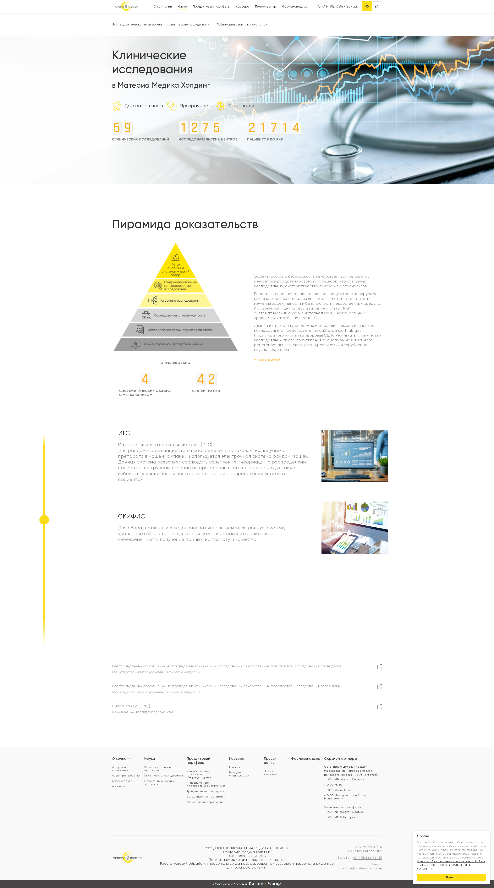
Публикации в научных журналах (242, 24)
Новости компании (270, 773)
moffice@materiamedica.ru (361, 868)
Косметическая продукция (205, 801)
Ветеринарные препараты (206, 796)
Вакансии (235, 767)
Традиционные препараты (205, 791)
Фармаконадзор (295, 6)
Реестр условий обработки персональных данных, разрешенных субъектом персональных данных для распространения (247, 865)
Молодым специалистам (239, 774)
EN (377, 6)
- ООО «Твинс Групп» (339, 790)
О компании (163, 6)
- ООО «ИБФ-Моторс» (339, 817)
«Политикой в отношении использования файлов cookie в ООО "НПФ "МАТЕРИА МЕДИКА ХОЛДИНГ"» (451, 865)
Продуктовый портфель (211, 6)
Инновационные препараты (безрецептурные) (199, 774)
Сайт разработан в (230, 884)
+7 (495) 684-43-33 (338, 6)
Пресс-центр (265, 6)
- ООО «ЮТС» (334, 784)
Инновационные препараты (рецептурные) (206, 784)
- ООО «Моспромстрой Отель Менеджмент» (345, 797)
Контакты (118, 786)
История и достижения (120, 768)
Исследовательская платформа (137, 24)
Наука (182, 6)
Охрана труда (122, 780)
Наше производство (126, 775)
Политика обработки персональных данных (247, 860)
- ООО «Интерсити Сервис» (344, 779)
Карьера (242, 6)
